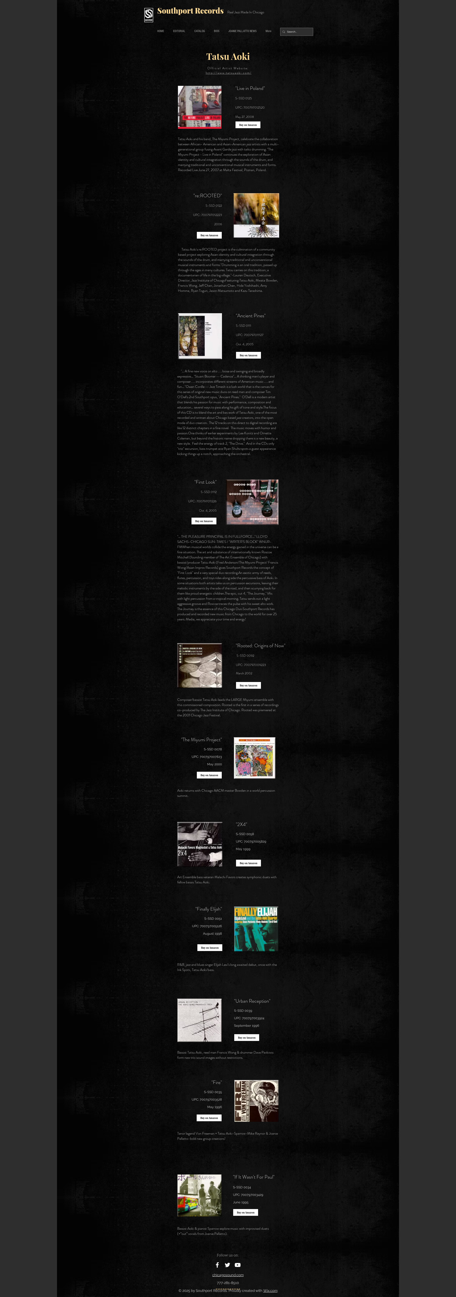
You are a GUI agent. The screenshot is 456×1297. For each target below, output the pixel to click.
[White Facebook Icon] (217, 1265)
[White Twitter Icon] (227, 1265)
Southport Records (190, 10)
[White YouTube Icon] (237, 1265)
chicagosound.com (228, 1275)
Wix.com (270, 1290)
